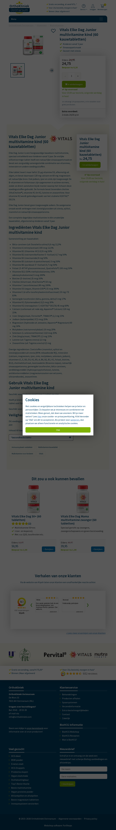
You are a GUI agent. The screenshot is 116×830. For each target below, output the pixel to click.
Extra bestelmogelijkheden (75, 710)
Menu (13, 19)
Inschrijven (67, 783)
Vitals (41, 453)
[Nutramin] (96, 656)
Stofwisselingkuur (20, 779)
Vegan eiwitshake (19, 775)
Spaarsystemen (69, 702)
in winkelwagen (75, 84)
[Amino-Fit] (15, 660)
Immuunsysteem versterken (22, 447)
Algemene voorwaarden (70, 818)
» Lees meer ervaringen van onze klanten (86, 633)
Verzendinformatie (71, 706)
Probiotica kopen (19, 771)
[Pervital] (45, 655)
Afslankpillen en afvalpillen (24, 795)
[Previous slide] (15, 70)
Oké (58, 429)
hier (40, 416)
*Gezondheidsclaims (21, 437)
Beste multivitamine (21, 787)
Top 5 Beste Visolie (20, 783)
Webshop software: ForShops (58, 825)
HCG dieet (16, 756)
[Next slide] (52, 70)
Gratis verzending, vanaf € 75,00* (27, 669)
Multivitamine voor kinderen (22, 453)
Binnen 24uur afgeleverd (58, 11)
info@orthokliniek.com (20, 716)
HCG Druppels (18, 767)
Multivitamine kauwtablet (48, 447)
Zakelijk (66, 718)
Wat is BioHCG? (69, 739)
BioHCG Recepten (70, 735)
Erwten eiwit (17, 763)
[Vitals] (70, 656)
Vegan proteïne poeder (22, 791)
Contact (66, 714)
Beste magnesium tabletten (25, 799)
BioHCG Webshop (70, 731)
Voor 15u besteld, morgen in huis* (62, 8)
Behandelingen (69, 694)
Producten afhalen (71, 698)
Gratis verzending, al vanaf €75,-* (62, 4)
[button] (17, 70)
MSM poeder (17, 760)
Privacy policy (90, 818)
